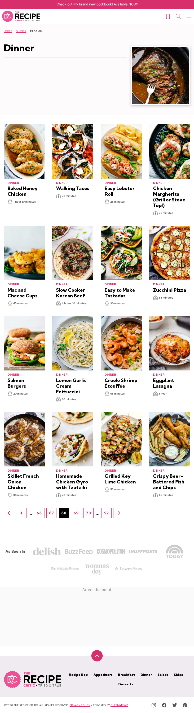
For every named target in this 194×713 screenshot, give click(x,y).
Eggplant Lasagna (163, 383)
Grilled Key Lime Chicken (120, 479)
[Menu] (189, 16)
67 (53, 514)
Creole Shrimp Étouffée (121, 383)
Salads (163, 675)
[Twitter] (174, 705)
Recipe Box (78, 675)
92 (108, 514)
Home (8, 31)
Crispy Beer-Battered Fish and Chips (168, 481)
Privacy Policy (80, 705)
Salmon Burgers (17, 383)
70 (90, 514)
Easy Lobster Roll (120, 191)
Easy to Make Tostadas (120, 293)
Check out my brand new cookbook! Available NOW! (97, 4)
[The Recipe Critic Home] (21, 16)
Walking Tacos (72, 188)
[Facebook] (164, 705)
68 (65, 514)
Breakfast (126, 675)
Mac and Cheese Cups (23, 293)
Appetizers (102, 675)
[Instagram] (154, 705)
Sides (178, 675)
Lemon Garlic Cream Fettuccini (71, 386)
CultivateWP (119, 705)
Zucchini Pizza (169, 290)
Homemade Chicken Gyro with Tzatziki (72, 481)
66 (40, 514)
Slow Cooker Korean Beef (70, 293)
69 (77, 514)
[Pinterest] (185, 705)
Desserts (125, 684)
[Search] (178, 16)
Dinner (21, 31)
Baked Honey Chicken (23, 191)
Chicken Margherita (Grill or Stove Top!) (169, 196)
